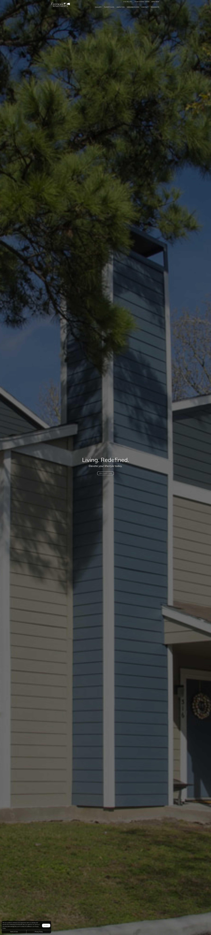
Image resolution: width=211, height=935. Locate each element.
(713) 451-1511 (127, 1)
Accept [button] (46, 925)
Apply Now (155, 1)
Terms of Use (14, 931)
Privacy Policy (39, 931)
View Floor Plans (105, 473)
